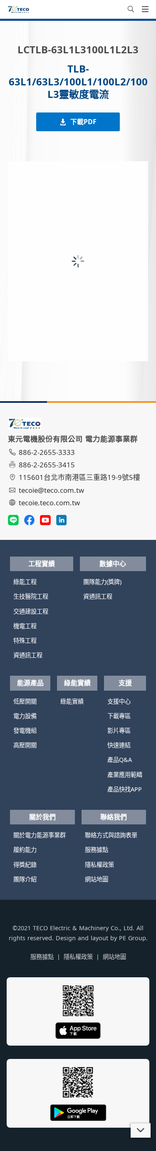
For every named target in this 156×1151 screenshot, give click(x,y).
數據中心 (112, 563)
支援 (125, 682)
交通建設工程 (30, 611)
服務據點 (96, 850)
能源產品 (30, 682)
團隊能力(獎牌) (102, 582)
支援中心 (119, 701)
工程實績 (41, 563)
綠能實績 (77, 682)
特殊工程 (25, 640)
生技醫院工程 (30, 596)
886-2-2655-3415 (47, 464)
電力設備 (25, 716)
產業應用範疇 (124, 775)
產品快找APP (124, 789)
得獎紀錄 (25, 865)
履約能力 (25, 850)
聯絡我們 (113, 816)
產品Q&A (119, 760)
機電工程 (25, 626)
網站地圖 (96, 879)
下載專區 (119, 716)
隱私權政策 (99, 865)
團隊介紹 (25, 879)
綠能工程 (25, 582)
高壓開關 (25, 745)
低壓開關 (25, 701)
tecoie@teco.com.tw (51, 490)
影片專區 (119, 730)
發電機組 (25, 730)
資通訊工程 (27, 655)
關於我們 (42, 816)
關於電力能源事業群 (39, 835)
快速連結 (119, 745)
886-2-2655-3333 (47, 452)
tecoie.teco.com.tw (49, 502)
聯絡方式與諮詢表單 (111, 835)
